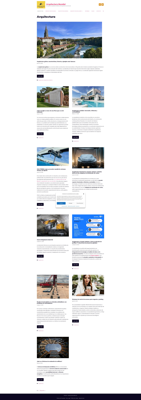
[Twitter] (100, 4)
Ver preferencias (80, 203)
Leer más (40, 76)
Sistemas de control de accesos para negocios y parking (87, 299)
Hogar (92, 11)
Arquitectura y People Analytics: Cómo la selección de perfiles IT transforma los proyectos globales (87, 242)
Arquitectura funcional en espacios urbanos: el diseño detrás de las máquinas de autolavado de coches (87, 172)
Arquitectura (40, 11)
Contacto (98, 11)
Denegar (70, 203)
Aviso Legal (68, 398)
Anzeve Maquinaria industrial (45, 239)
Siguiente (43, 390)
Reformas (87, 11)
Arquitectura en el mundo (76, 11)
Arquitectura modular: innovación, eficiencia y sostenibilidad (84, 111)
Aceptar (61, 203)
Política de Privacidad (61, 398)
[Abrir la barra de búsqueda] (103, 11)
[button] (83, 193)
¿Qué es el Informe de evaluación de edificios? (49, 361)
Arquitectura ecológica (50, 11)
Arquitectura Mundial (55, 4)
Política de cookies (74, 398)
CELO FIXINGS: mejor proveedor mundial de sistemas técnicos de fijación (51, 169)
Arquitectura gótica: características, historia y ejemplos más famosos (56, 61)
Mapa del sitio (81, 398)
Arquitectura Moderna (63, 11)
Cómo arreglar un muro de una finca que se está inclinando (50, 111)
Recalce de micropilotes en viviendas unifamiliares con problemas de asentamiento (52, 302)
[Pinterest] (102, 4)
